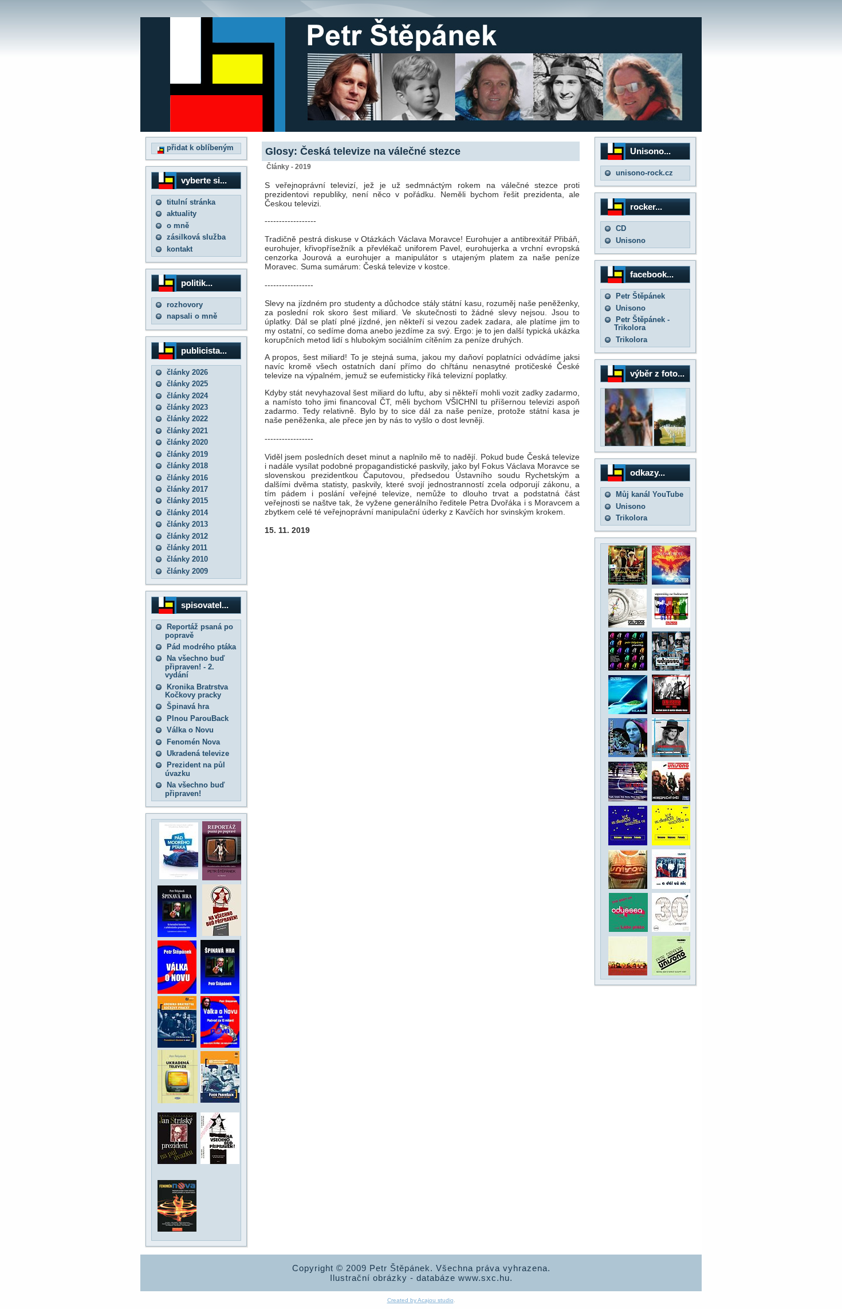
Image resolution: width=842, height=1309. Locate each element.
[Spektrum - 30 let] (627, 973)
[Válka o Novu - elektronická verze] (177, 991)
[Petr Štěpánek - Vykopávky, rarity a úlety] (671, 754)
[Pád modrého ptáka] (178, 876)
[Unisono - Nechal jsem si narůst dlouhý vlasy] (671, 711)
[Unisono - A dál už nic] (671, 886)
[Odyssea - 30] (671, 929)
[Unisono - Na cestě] (627, 798)
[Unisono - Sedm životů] (671, 582)
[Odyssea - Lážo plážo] (627, 929)
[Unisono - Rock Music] (627, 886)
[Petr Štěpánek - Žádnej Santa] (627, 582)
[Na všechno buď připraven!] (219, 1161)
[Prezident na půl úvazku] (177, 1161)
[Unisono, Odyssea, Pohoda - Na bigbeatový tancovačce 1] (627, 842)
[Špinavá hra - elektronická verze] (219, 991)
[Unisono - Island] (627, 711)
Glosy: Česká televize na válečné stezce (363, 151)
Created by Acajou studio (420, 1300)
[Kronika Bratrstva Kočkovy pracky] (177, 1045)
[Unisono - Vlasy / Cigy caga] (671, 973)
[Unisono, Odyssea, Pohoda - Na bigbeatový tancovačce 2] (671, 842)
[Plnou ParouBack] (219, 1100)
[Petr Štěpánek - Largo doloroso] (627, 754)
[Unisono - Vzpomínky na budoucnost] (671, 625)
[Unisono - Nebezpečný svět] (671, 798)
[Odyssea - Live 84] (671, 668)
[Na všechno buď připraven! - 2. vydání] (221, 933)
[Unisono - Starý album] (627, 625)
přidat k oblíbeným (199, 147)
